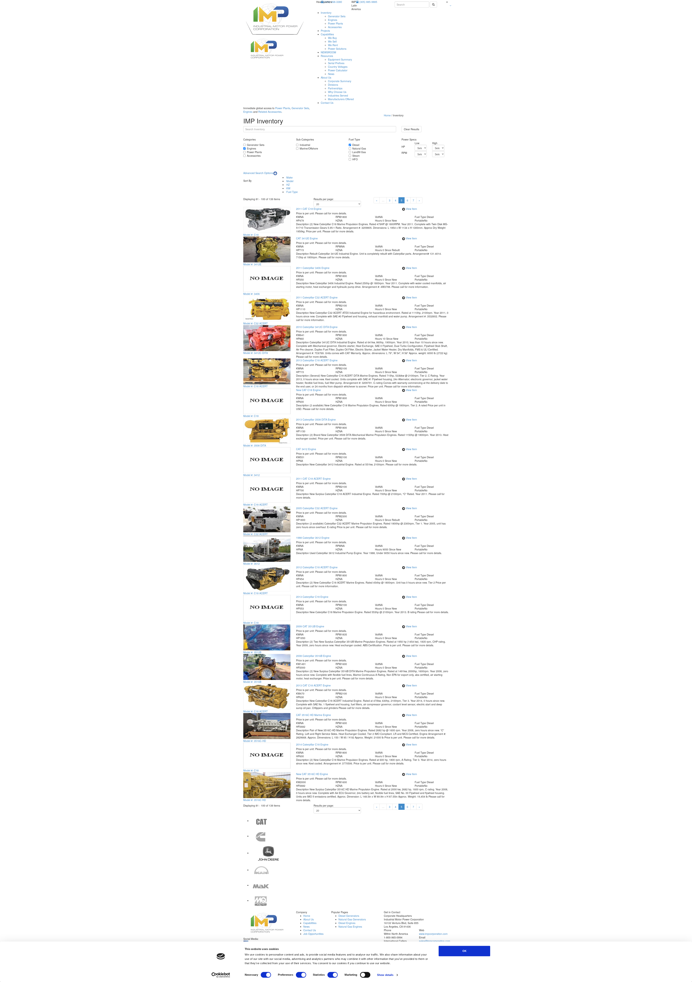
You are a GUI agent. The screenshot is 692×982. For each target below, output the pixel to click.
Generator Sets (336, 16)
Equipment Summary (340, 59)
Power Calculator (337, 70)
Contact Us (327, 102)
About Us (326, 77)
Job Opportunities (313, 934)
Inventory (326, 12)
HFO (355, 159)
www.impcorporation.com (433, 934)
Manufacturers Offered (341, 99)
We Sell (332, 41)
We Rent (333, 45)
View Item (411, 209)
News (331, 74)
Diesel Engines (346, 923)
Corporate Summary (339, 81)
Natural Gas (359, 148)
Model (289, 181)
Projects (325, 30)
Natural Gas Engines (350, 926)
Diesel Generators (348, 916)
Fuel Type (292, 192)
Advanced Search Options (258, 173)
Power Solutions (337, 48)
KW (288, 188)
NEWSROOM (328, 52)
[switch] (301, 975)
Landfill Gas (359, 152)
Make (289, 177)
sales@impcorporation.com (434, 941)
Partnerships (335, 88)
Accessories (335, 27)
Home (387, 115)
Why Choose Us (337, 92)
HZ (288, 184)
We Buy (332, 38)
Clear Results (411, 129)
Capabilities (327, 34)
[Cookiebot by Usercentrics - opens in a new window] (221, 975)
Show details (385, 974)
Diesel (355, 145)
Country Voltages (337, 66)
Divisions (333, 84)
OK (464, 950)
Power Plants (335, 23)
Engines (332, 20)
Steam (356, 155)
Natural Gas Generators (352, 919)
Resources (327, 56)
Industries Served (338, 95)
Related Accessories (269, 111)
